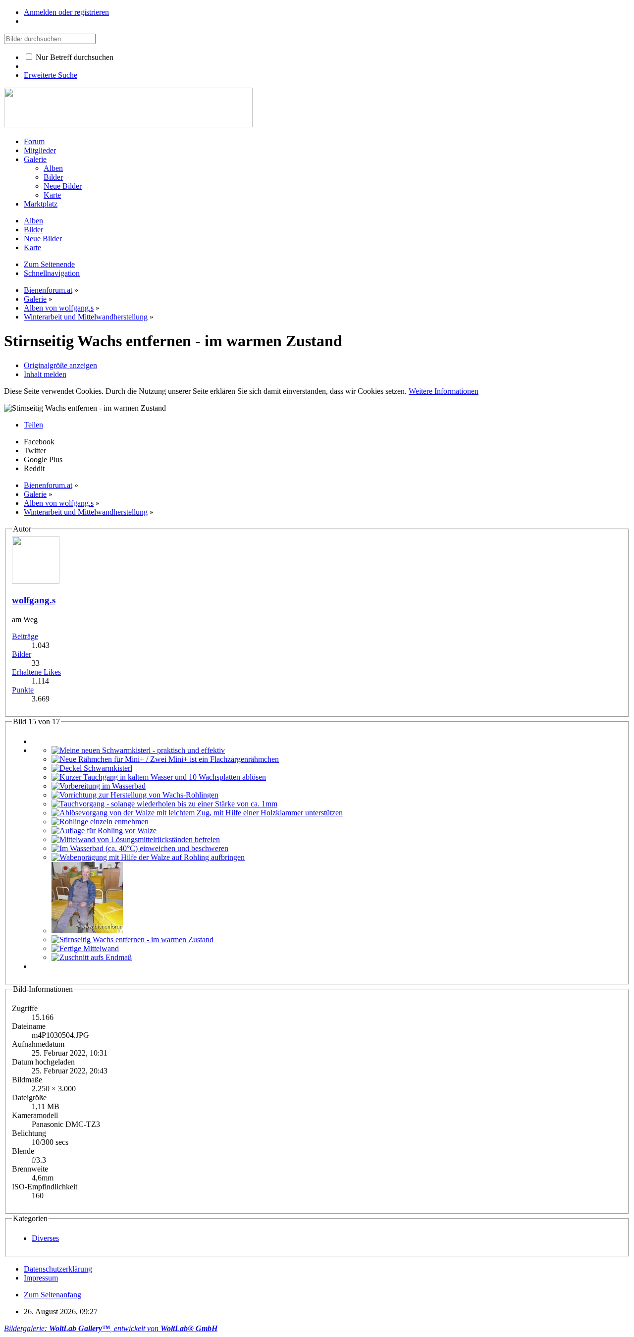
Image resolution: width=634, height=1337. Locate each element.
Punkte (23, 690)
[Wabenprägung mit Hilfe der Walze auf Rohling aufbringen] (148, 857)
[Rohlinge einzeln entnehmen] (100, 821)
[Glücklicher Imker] (87, 930)
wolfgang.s (33, 600)
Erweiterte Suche (50, 75)
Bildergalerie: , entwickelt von (110, 1328)
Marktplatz (40, 204)
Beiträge (25, 636)
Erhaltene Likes (36, 672)
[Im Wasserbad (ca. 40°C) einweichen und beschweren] (140, 848)
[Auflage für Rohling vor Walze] (104, 830)
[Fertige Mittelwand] (85, 948)
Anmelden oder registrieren (66, 12)
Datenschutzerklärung (58, 1269)
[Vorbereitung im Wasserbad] (99, 786)
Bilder (21, 654)
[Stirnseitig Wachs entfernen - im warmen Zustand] (132, 939)
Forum (34, 141)
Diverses (45, 1238)
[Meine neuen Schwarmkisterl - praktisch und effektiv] (138, 750)
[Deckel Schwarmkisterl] (92, 768)
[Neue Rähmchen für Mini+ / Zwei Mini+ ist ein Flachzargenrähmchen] (165, 759)
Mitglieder (40, 150)
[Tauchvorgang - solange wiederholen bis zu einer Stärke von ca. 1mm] (164, 804)
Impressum (41, 1278)
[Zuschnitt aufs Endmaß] (92, 957)
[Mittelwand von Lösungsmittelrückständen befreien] (136, 839)
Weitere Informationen (443, 391)
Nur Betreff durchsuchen (73, 57)
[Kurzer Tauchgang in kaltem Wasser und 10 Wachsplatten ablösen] (159, 777)
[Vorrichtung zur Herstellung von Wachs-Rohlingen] (135, 795)
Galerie (35, 159)
